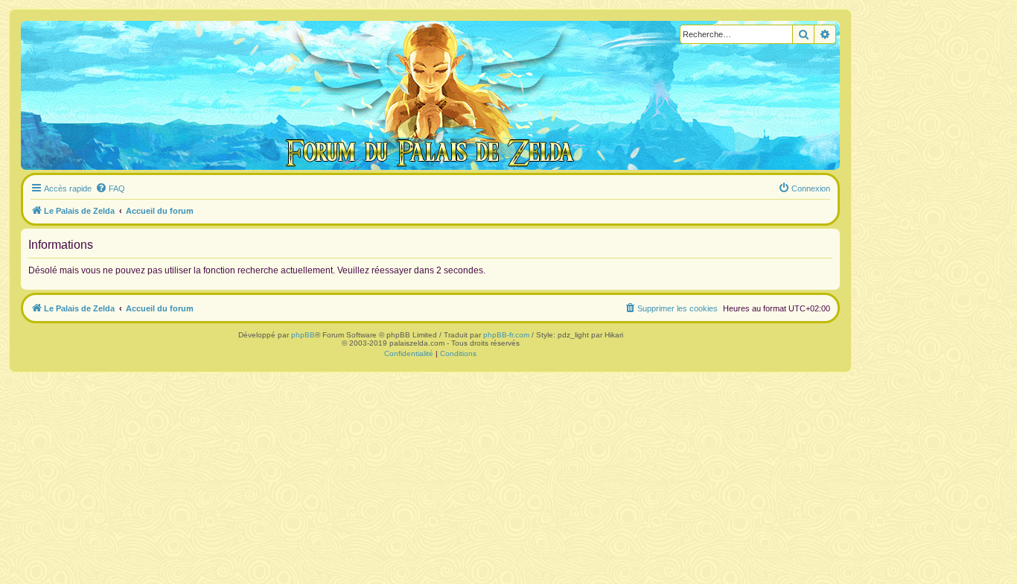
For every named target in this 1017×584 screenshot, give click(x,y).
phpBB (303, 335)
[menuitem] (110, 188)
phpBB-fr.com (506, 335)
